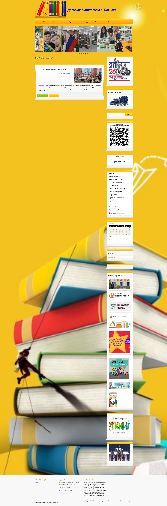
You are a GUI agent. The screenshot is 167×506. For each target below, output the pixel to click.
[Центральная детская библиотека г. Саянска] (77, 9)
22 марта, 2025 (65, 73)
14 (123, 231)
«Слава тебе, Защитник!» (56, 69)
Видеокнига (112, 201)
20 (119, 232)
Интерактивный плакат (116, 210)
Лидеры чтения (88, 22)
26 (116, 234)
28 (123, 234)
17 (110, 232)
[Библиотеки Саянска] (119, 283)
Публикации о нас (115, 176)
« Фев (110, 239)
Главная (39, 22)
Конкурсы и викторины (115, 22)
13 (119, 231)
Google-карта (113, 195)
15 (126, 231)
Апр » (110, 242)
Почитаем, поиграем (101, 22)
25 (113, 234)
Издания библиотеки (116, 207)
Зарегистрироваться (119, 162)
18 (113, 232)
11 (113, 231)
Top (162, 501)
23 (129, 232)
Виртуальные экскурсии (117, 198)
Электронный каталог (116, 179)
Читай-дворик (113, 185)
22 (126, 232)
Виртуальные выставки (76, 22)
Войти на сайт (120, 156)
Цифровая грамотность (117, 213)
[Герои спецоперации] (119, 452)
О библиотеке (47, 22)
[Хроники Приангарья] (119, 295)
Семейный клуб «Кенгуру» (118, 188)
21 (123, 232)
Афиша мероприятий (116, 192)
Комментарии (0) (43, 95)
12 (116, 231)
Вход (36, 482)
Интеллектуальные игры (60, 22)
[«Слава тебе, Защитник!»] (88, 75)
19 (116, 232)
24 (110, 234)
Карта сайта (113, 204)
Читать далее (54, 95)
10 (110, 231)
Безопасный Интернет (116, 182)
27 (119, 234)
